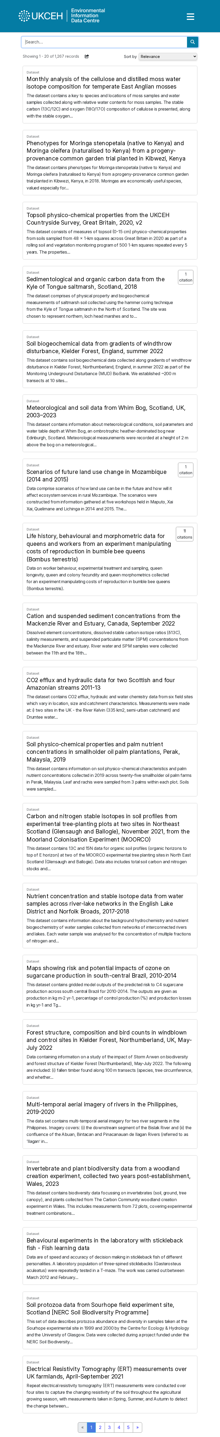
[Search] (192, 42)
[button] (87, 56)
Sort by (130, 56)
